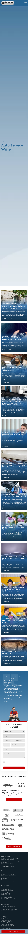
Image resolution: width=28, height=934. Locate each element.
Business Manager (5, 879)
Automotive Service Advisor (7, 863)
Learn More (14, 799)
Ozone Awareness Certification (7, 866)
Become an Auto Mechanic (6, 897)
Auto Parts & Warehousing (6, 921)
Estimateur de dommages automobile (9, 909)
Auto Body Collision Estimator (7, 919)
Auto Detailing (4, 862)
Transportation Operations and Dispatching (10, 877)
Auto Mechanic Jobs (5, 892)
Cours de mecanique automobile (8, 906)
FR (20, 3)
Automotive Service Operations (7, 859)
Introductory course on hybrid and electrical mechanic (12, 900)
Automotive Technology (6, 865)
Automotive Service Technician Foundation (10, 858)
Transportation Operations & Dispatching (10, 861)
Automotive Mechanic (5, 873)
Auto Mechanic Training (6, 896)
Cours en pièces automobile (7, 910)
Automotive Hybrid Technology (7, 923)
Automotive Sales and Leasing (7, 881)
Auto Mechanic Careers (6, 889)
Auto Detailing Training (6, 920)
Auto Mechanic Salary (5, 894)
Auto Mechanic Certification (7, 890)
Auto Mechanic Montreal (6, 893)
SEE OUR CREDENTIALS (13, 846)
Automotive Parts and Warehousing (8, 875)
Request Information (13, 931)
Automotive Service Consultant (7, 924)
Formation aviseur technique (7, 908)
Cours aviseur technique (6, 912)
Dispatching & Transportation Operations (10, 898)
